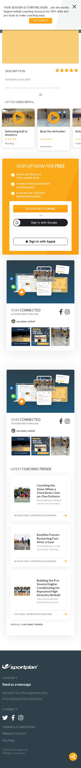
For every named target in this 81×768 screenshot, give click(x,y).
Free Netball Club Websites (22, 699)
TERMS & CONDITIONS (18, 727)
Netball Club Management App (25, 693)
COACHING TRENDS (32, 624)
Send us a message (16, 684)
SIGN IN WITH (40, 208)
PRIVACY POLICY (14, 733)
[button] (40, 241)
